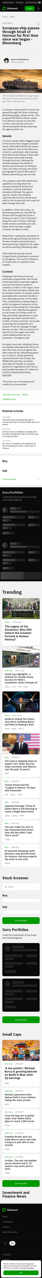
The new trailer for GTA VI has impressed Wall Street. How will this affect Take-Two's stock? (19, 831)
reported (6, 375)
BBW (7, 1083)
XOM (20, 794)
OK (21, 1273)
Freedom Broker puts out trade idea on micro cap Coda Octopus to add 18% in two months (20, 1141)
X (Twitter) (6, 1254)
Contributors (7, 1222)
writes (17, 115)
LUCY (13, 687)
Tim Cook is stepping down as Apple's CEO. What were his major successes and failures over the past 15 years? (21, 765)
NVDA (7, 729)
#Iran (25, 394)
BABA (14, 729)
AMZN (7, 863)
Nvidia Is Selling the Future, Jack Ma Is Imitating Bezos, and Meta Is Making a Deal (20, 721)
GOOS (7, 687)
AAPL (7, 773)
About (4, 1217)
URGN (7, 1173)
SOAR (25, 687)
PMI (19, 687)
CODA (7, 1149)
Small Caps (9, 671)
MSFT (22, 816)
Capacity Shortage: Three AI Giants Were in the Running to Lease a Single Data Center (21, 808)
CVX (6, 794)
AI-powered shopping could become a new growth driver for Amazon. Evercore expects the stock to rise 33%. (21, 855)
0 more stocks (9, 479)
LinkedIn (6, 1260)
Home (4, 17)
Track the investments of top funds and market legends (19, 936)
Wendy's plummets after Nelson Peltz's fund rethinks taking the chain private (20, 1097)
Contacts (6, 1227)
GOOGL (15, 816)
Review (7, 622)
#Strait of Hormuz (11, 394)
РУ (5, 1243)
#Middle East (9, 399)
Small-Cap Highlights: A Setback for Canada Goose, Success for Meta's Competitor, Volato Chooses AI (21, 678)
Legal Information (10, 1232)
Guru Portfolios (15, 929)
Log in (29, 8)
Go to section (21, 920)
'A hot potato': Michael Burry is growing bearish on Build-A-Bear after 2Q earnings (21, 1073)
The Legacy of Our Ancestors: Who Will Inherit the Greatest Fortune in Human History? (18, 633)
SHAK (7, 1125)
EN (12, 1243)
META (20, 729)
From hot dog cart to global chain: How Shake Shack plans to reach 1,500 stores (19, 1118)
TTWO (7, 839)
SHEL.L (13, 794)
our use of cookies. (27, 1268)
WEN (7, 1104)
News (12, 17)
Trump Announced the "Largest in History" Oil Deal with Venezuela (20, 787)
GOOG (7, 816)
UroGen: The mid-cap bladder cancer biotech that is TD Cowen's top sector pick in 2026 (21, 1164)
